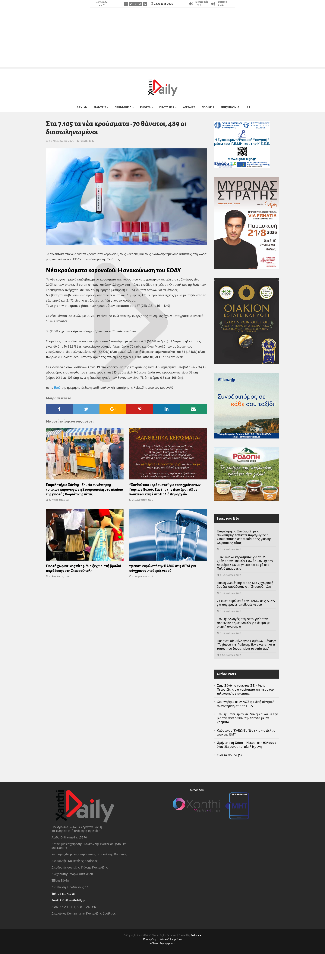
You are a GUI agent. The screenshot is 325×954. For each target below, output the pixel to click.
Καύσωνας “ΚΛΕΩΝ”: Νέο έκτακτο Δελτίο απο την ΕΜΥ (246, 732)
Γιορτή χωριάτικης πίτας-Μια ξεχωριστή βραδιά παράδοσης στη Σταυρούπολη (245, 585)
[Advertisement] (162, 40)
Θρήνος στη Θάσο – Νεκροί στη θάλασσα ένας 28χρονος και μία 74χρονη (246, 745)
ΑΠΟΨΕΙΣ (207, 107)
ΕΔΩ (57, 388)
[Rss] (145, 4)
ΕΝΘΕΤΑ (145, 107)
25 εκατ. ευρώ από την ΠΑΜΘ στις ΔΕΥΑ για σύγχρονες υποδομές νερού (246, 603)
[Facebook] (126, 4)
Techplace (196, 935)
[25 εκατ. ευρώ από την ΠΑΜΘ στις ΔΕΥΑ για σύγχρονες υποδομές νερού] (168, 536)
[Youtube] (140, 4)
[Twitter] (131, 4)
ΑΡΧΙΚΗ (82, 107)
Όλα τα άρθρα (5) (229, 755)
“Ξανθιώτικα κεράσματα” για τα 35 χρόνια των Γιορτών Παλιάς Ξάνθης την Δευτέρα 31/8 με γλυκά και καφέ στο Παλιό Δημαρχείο (164, 489)
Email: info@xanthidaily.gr (68, 900)
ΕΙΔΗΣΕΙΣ (100, 107)
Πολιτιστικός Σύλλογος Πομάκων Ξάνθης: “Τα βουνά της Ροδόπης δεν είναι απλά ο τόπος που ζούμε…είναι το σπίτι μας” (246, 645)
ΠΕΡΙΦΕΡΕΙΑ (123, 107)
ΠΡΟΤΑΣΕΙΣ (166, 107)
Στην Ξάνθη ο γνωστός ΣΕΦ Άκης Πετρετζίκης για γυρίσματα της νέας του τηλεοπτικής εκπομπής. (245, 689)
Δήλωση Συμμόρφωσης (162, 943)
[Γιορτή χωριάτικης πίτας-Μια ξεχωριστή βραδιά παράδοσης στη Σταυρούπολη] (85, 536)
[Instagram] (135, 4)
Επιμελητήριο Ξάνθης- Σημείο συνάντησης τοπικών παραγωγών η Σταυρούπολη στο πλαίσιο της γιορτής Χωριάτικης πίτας (84, 489)
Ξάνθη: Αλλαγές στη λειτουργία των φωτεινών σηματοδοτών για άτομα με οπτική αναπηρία (243, 623)
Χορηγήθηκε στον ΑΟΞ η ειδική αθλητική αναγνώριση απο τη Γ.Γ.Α (245, 704)
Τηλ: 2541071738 (63, 894)
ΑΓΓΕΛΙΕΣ (189, 107)
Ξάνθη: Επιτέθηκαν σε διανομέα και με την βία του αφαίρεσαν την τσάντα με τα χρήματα (247, 718)
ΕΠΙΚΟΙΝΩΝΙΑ (230, 107)
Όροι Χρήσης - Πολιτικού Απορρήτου (162, 939)
